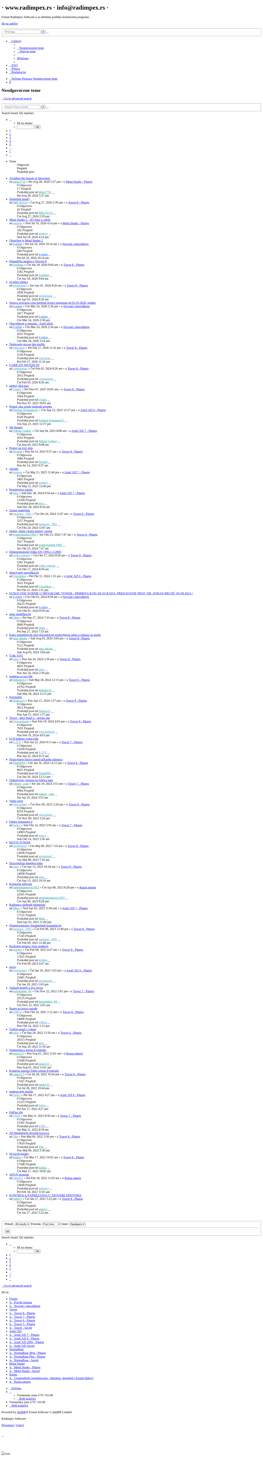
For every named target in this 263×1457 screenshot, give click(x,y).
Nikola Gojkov (22, 430)
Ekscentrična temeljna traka (26, 863)
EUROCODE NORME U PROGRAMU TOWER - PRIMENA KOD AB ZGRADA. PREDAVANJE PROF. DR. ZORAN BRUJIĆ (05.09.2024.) (101, 593)
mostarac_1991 (22, 513)
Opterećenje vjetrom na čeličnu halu (31, 780)
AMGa (17, 1012)
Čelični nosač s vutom (22, 1029)
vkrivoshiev (20, 804)
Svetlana (18, 264)
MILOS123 (20, 202)
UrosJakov (19, 576)
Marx (16, 908)
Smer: (65, 1224)
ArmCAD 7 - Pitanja (84, 430)
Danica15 (19, 700)
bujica (16, 825)
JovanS (17, 451)
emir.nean (19, 347)
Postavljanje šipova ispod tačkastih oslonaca (36, 759)
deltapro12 (19, 680)
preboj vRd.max (19, 385)
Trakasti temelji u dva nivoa (26, 987)
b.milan (17, 244)
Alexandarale (21, 721)
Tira (15, 1136)
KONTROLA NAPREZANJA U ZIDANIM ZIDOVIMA (45, 1195)
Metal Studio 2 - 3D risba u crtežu (29, 219)
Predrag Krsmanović (25, 410)
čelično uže (16, 1112)
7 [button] (10, 151)
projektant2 (20, 285)
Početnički (15, 697)
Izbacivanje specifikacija (24, 572)
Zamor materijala (19, 510)
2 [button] (10, 134)
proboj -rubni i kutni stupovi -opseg (30, 531)
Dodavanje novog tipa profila (27, 344)
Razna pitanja (88, 887)
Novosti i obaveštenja (75, 244)
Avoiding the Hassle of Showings (29, 178)
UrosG (17, 389)
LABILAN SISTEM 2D (24, 365)
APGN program (19, 1174)
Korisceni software (20, 884)
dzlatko (17, 949)
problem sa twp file (21, 676)
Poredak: (36, 1224)
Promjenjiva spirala (21, 489)
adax (16, 659)
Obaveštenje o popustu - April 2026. (31, 323)
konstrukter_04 (22, 991)
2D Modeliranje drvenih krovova (29, 1133)
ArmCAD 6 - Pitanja (93, 410)
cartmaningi (20, 368)
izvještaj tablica (18, 282)
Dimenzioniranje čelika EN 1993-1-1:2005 (35, 552)
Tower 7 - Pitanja (71, 742)
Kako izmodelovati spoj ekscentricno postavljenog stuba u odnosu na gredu (55, 635)
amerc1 (17, 1198)
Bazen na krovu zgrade (23, 1008)
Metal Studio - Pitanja (79, 181)
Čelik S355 (16, 655)
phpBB (21, 1412)
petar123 (18, 1053)
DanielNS (19, 763)
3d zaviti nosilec (19, 1153)
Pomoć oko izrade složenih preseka (30, 406)
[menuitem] (30, 48)
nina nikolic (20, 638)
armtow (17, 223)
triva (15, 493)
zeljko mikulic (21, 555)
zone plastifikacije (20, 614)
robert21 (18, 1178)
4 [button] (10, 141)
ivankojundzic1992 (24, 534)
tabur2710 (19, 181)
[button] (10, 119)
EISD (16, 1115)
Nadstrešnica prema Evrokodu (27, 1050)
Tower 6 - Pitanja (79, 680)
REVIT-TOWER (19, 842)
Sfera (16, 617)
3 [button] (10, 137)
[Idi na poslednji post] (53, 192)
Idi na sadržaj (10, 23)
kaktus (17, 1157)
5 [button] (10, 144)
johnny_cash (20, 783)
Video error (16, 801)
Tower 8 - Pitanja (78, 202)
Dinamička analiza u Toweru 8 (28, 261)
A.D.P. (17, 742)
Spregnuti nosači (19, 199)
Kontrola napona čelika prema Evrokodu (34, 1070)
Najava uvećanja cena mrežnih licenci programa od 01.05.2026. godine (52, 302)
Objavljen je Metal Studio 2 (26, 240)
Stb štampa (16, 427)
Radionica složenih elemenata (27, 904)
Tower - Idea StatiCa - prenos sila (29, 718)
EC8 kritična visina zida (23, 738)
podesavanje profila (21, 1091)
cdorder (13, 468)
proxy (12, 967)
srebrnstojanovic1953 (26, 887)
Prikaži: (10, 1224)
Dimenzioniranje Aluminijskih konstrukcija (35, 925)
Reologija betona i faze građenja (28, 946)
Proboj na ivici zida (21, 448)
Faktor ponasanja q (20, 821)
